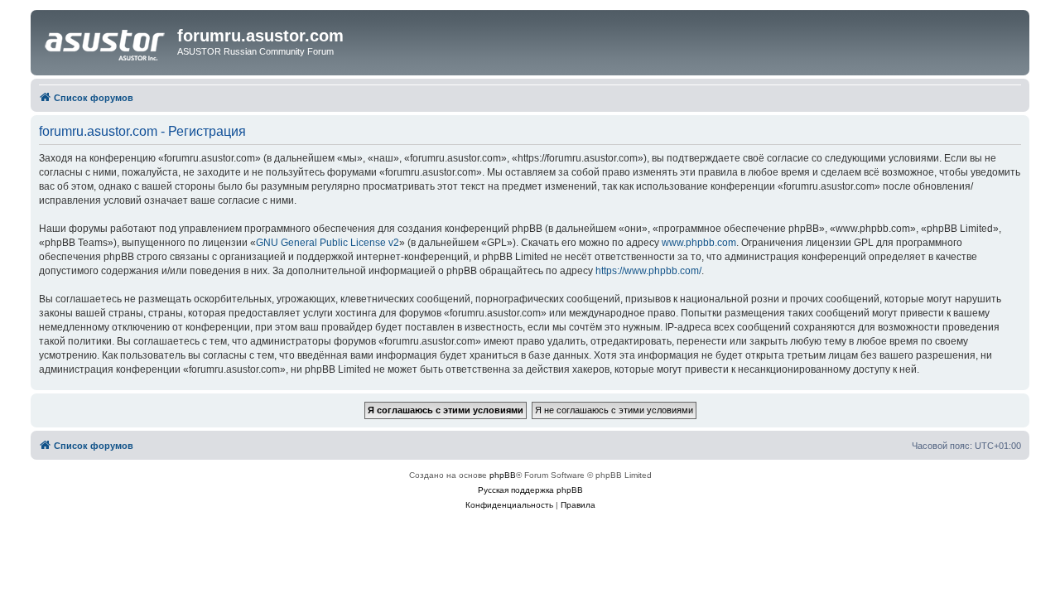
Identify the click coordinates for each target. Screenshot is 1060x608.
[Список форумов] (106, 40)
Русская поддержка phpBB (530, 490)
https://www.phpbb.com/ (648, 271)
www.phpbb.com (699, 243)
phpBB (502, 475)
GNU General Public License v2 (327, 243)
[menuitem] (509, 505)
